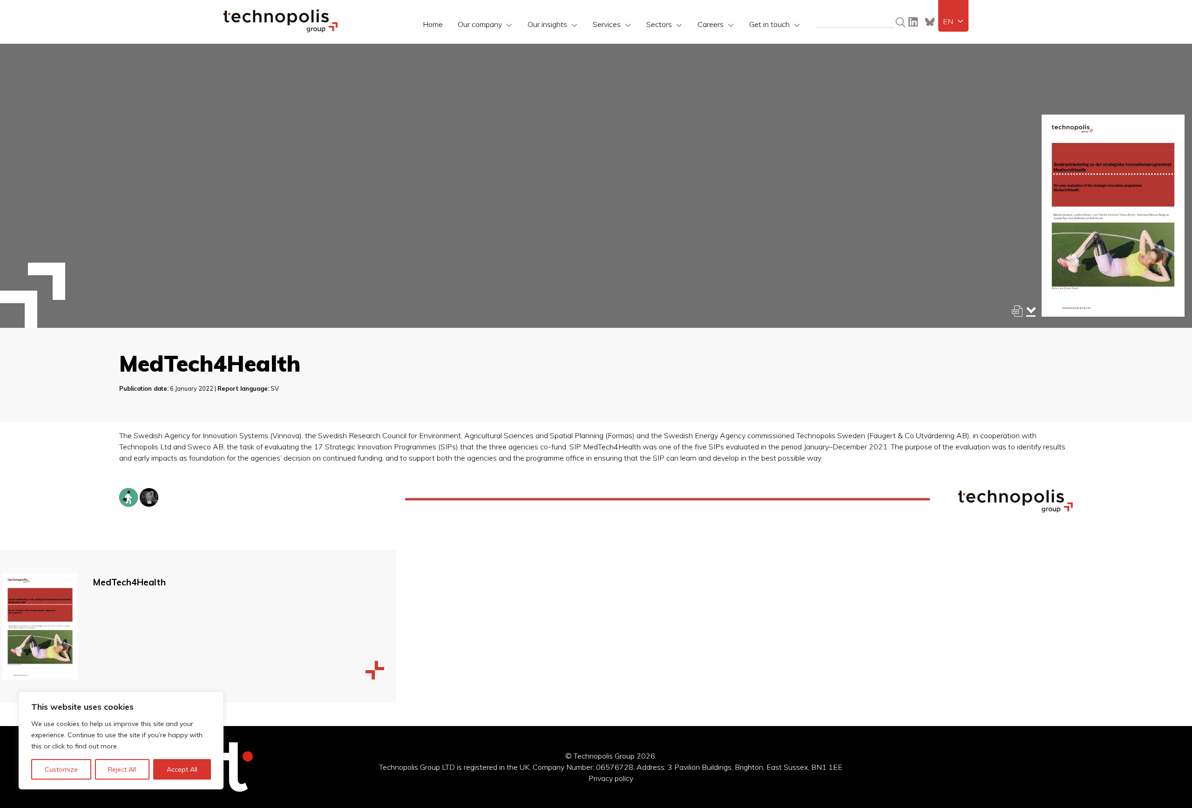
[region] (121, 740)
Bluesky (930, 22)
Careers (711, 24)
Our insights (547, 24)
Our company (480, 24)
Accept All (182, 769)
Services (607, 24)
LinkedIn (913, 22)
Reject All (122, 769)
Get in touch (769, 24)
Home (433, 24)
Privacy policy (611, 778)
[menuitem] (953, 21)
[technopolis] (281, 29)
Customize (61, 769)
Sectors (659, 24)
